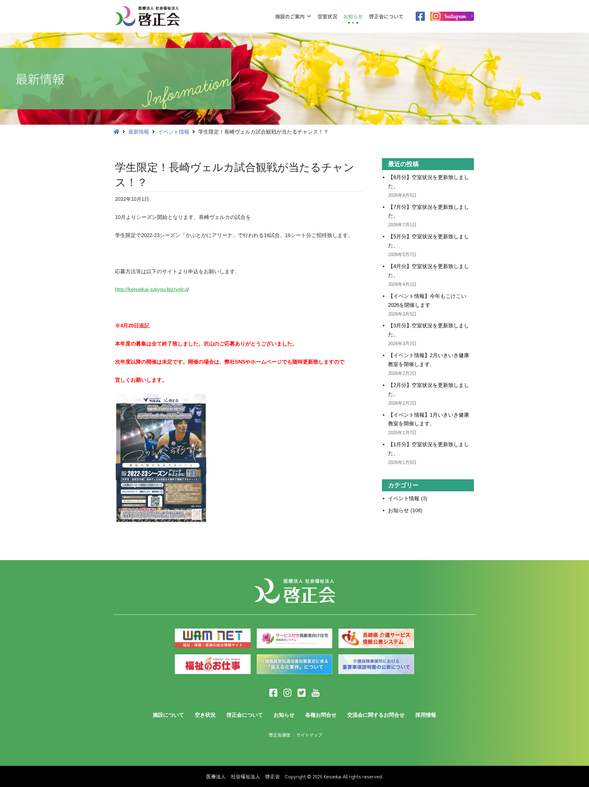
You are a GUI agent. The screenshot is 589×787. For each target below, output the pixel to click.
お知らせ (353, 16)
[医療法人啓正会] (149, 16)
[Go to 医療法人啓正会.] (116, 132)
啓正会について (386, 16)
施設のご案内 (290, 16)
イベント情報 (403, 498)
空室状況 (327, 16)
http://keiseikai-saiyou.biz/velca (151, 289)
